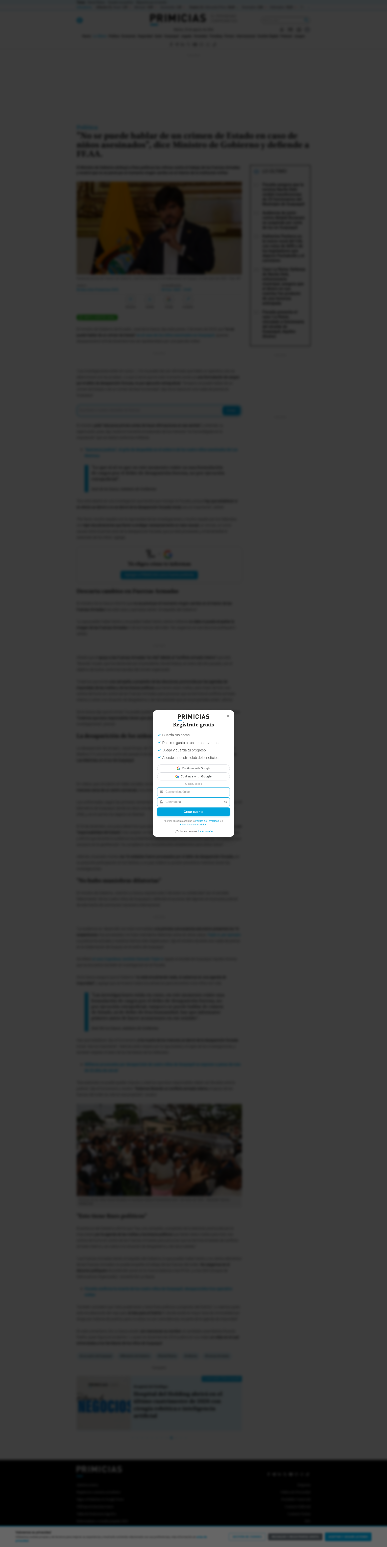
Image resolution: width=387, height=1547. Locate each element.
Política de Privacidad (207, 817)
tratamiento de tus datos (193, 821)
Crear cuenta (193, 808)
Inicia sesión (205, 827)
